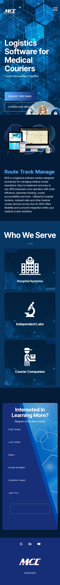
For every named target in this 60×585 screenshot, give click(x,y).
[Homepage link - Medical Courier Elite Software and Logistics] (30, 568)
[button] (55, 8)
